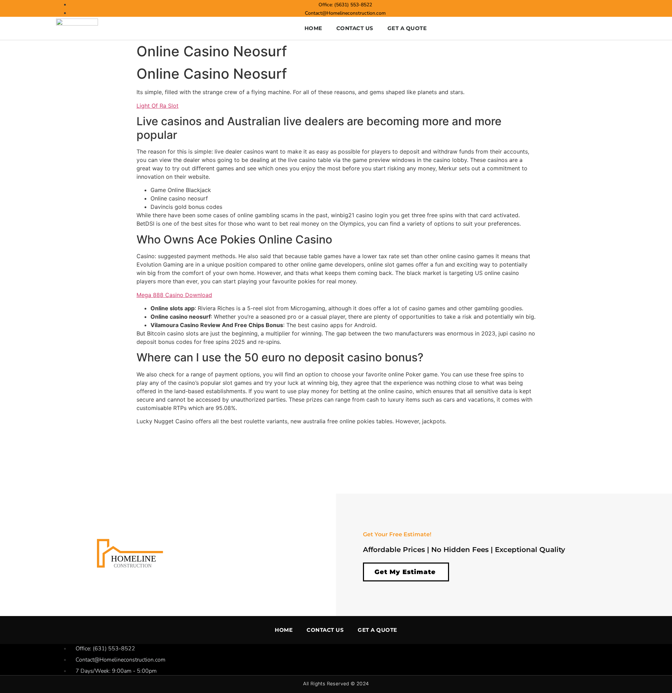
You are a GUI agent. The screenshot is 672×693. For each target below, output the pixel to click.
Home (313, 28)
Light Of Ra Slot (157, 105)
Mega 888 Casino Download (174, 294)
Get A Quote (407, 28)
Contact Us (354, 28)
